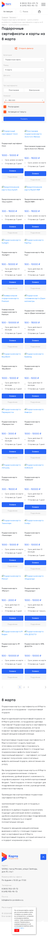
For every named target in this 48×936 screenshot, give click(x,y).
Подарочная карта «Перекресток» (9, 423)
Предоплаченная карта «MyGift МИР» (34, 200)
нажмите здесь (19, 928)
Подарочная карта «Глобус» (32, 534)
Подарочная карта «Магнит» (9, 589)
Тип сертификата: (10, 86)
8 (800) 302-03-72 (10, 889)
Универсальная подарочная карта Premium (9, 312)
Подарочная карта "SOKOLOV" (32, 478)
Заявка (12, 171)
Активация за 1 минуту (17, 112)
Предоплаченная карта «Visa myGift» (11, 200)
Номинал (6, 96)
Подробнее (12, 177)
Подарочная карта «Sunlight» (9, 253)
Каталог (13, 17)
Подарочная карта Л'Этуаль (9, 478)
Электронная (34, 90)
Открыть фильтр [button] (26, 48)
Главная (5, 17)
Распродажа (13, 107)
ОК (16, 930)
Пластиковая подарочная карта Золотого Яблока (35, 147)
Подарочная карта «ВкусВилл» (9, 367)
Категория (7, 55)
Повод (5, 65)
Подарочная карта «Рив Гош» (34, 253)
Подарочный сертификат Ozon (12, 144)
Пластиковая (14, 90)
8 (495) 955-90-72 (10, 891)
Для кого (6, 75)
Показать (24, 119)
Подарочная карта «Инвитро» (32, 423)
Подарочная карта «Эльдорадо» (32, 589)
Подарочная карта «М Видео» (11, 645)
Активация (8, 11)
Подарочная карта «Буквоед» (32, 367)
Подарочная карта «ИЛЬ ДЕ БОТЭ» (34, 645)
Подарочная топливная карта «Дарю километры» (35, 312)
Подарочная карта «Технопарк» (9, 534)
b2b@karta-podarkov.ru (12, 900)
